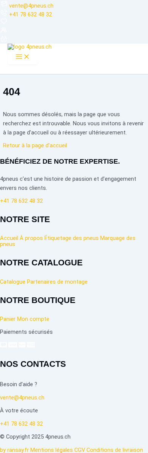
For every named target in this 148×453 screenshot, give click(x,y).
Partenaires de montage (57, 281)
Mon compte (33, 319)
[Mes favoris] (4, 23)
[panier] (4, 40)
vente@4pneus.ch (31, 5)
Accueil (9, 238)
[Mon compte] (4, 31)
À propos (31, 238)
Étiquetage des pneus (71, 238)
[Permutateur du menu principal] (23, 57)
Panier (8, 319)
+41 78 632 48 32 (30, 14)
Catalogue (12, 281)
